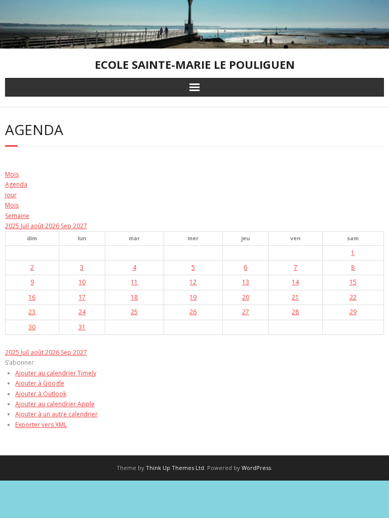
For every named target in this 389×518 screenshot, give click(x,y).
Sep (67, 226)
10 (82, 282)
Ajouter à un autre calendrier (56, 414)
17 (82, 297)
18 (134, 297)
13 (245, 282)
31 (82, 327)
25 (134, 312)
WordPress (256, 467)
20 (245, 297)
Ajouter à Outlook (40, 394)
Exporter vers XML (41, 424)
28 (295, 312)
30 (31, 327)
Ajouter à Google (39, 383)
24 (82, 312)
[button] (19, 362)
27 (245, 312)
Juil (25, 226)
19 (193, 297)
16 (31, 297)
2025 (13, 226)
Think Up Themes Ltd (175, 467)
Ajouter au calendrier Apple (55, 404)
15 (353, 282)
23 (31, 312)
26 (193, 312)
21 (295, 297)
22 (353, 297)
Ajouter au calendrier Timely (55, 373)
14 (295, 282)
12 (193, 282)
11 (134, 282)
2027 (80, 226)
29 (353, 312)
